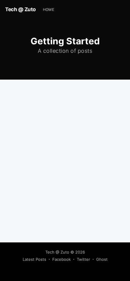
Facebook (61, 259)
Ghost (102, 259)
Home (48, 9)
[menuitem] (48, 9)
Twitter (83, 259)
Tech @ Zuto (20, 9)
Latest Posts (34, 259)
